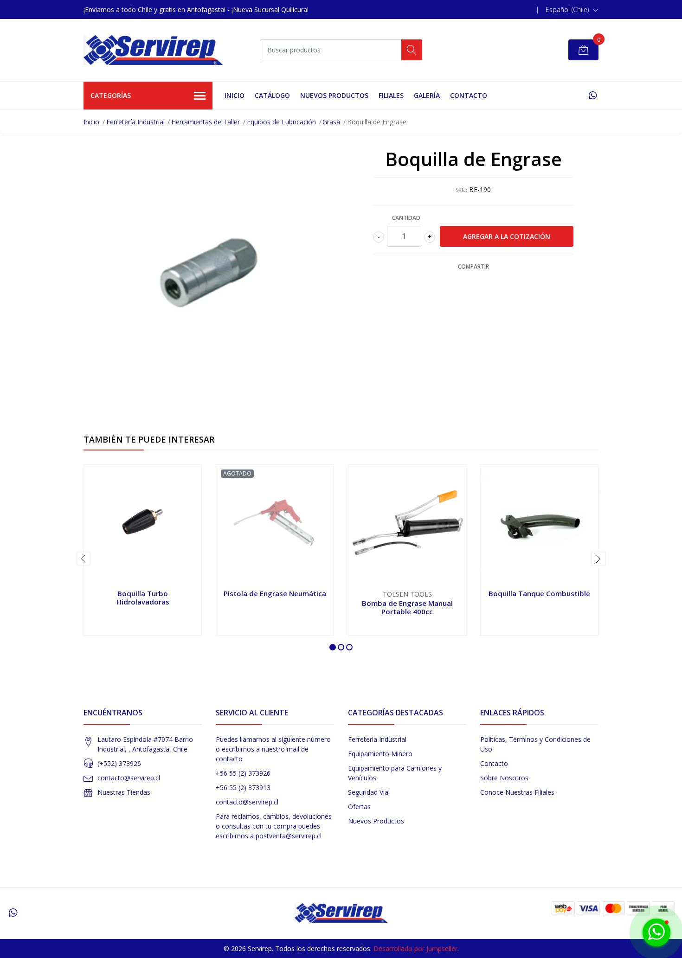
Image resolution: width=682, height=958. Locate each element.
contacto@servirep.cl (128, 777)
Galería (427, 95)
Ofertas (359, 806)
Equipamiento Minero (380, 753)
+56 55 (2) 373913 (243, 787)
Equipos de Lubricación (281, 121)
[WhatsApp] (592, 95)
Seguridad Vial (369, 792)
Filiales (391, 95)
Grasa (331, 121)
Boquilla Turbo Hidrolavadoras (142, 597)
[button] (572, 9)
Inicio (234, 95)
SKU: (461, 190)
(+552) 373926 (119, 763)
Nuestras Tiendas (123, 792)
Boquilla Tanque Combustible (539, 593)
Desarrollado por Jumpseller (415, 948)
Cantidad (406, 218)
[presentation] (83, 559)
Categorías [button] (110, 95)
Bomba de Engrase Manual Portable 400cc (407, 607)
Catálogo (272, 95)
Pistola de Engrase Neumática (275, 593)
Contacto (468, 95)
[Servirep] (153, 50)
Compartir (473, 266)
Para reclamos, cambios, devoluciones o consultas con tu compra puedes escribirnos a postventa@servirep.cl (274, 826)
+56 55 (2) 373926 (243, 773)
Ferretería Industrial (135, 121)
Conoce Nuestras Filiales (517, 792)
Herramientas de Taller (205, 121)
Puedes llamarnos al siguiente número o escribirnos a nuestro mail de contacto (273, 749)
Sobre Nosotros (504, 777)
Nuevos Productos (334, 95)
